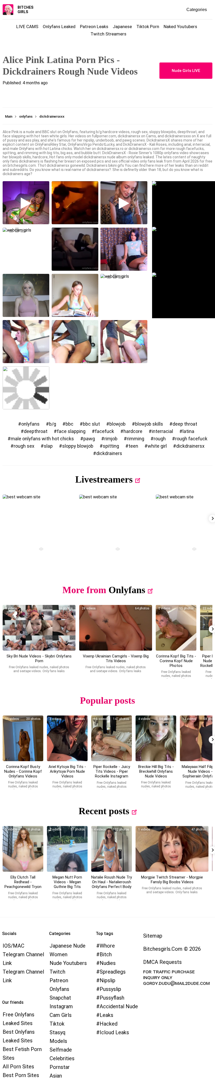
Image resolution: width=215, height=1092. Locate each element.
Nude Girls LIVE (186, 70)
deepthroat (35, 431)
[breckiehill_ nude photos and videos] (156, 738)
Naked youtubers (180, 26)
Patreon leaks (94, 26)
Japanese (122, 26)
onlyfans (30, 424)
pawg (89, 438)
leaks (106, 1015)
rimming (135, 438)
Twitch (57, 972)
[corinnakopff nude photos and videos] (176, 628)
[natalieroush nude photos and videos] (111, 849)
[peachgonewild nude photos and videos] (23, 849)
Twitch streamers (108, 33)
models (58, 1041)
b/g (52, 424)
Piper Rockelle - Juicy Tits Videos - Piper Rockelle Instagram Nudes (111, 773)
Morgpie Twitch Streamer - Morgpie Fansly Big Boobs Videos (172, 879)
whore (107, 946)
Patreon (59, 980)
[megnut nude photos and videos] (67, 849)
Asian (56, 1076)
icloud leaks (114, 1032)
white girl (157, 446)
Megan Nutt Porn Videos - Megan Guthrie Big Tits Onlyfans (67, 884)
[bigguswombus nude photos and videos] (172, 849)
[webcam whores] (39, 550)
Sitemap (152, 936)
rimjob (110, 438)
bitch (106, 954)
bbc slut (91, 424)
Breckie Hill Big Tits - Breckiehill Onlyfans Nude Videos (156, 771)
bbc (69, 424)
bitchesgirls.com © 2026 (172, 949)
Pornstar (60, 1067)
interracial (162, 431)
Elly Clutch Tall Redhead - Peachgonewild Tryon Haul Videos (22, 884)
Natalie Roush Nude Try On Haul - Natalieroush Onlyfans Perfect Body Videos (111, 884)
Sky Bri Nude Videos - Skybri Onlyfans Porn (39, 658)
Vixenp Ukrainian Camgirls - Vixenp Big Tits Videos (116, 658)
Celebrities (62, 1058)
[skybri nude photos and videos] (39, 628)
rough (160, 438)
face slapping (71, 431)
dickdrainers (109, 453)
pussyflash (112, 998)
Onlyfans (127, 590)
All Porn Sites (18, 1066)
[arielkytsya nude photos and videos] (67, 738)
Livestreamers (104, 479)
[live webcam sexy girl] (39, 517)
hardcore (132, 431)
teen (133, 446)
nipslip (107, 980)
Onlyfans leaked (59, 26)
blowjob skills (149, 424)
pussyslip (110, 989)
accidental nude (119, 1006)
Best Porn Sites (21, 1075)
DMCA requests (162, 962)
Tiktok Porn (147, 26)
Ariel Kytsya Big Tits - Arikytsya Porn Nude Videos (67, 771)
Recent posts (104, 811)
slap (48, 446)
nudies (108, 963)
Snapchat (60, 998)
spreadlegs (113, 972)
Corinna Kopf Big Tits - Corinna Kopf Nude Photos (176, 661)
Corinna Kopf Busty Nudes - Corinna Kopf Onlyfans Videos (23, 771)
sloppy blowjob (77, 446)
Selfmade (61, 1050)
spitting (111, 446)
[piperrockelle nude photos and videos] (111, 738)
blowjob (117, 424)
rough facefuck (191, 438)
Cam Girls (61, 1015)
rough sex (24, 446)
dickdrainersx (190, 446)
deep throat (185, 424)
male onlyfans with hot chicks (42, 438)
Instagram (61, 1006)
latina (188, 431)
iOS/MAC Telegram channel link (23, 954)
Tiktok (57, 1024)
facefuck (104, 431)
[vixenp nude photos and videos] (115, 628)
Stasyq (58, 1032)
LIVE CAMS (27, 26)
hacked (108, 1024)
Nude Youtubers (68, 963)
